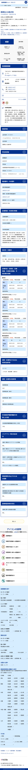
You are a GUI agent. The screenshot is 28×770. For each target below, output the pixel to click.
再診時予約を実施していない (10, 294)
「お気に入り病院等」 (19, 19)
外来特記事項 (6, 229)
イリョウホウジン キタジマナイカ (11, 138)
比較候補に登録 (4, 23)
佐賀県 (15, 721)
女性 (10, 617)
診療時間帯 (5, 216)
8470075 (5, 161)
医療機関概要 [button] (6, 66)
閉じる (14, 521)
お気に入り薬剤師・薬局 (7, 658)
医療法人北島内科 (7, 144)
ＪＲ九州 (5, 371)
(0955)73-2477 (11, 87)
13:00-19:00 (12, 220)
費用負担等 (7, 53)
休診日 (4, 256)
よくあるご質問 (18, 741)
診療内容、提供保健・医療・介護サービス (21, 53)
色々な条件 (21, 652)
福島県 (22, 681)
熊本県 (9, 724)
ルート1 (4, 368)
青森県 (9, 678)
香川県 (15, 715)
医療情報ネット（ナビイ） (8, 2)
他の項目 (11, 625)
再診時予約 (5, 291)
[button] (14, 129)
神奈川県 (10, 689)
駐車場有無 (5, 385)
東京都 (22, 687)
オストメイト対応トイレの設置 (10, 465)
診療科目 (11, 606)
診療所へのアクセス (7, 47)
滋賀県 (15, 701)
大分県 (15, 724)
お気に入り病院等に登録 (7, 17)
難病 (19, 617)
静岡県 (15, 698)
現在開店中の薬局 (5, 646)
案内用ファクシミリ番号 (8, 200)
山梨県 (15, 695)
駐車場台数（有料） (7, 391)
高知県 (9, 718)
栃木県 (15, 684)
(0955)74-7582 (6, 203)
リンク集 (3, 744)
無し (4, 445)
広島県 (9, 712)
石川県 (22, 692)
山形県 (15, 681)
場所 (19, 606)
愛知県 (22, 698)
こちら (15, 532)
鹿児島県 (10, 726)
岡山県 (22, 709)
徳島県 (9, 715)
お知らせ (3, 741)
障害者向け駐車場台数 (8, 404)
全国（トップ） (4, 665)
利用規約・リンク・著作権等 (8, 750)
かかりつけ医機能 (7, 59)
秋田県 (9, 681)
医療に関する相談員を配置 (9, 509)
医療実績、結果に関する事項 (21, 59)
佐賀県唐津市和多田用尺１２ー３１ (11, 167)
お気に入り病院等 (5, 631)
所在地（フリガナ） (7, 170)
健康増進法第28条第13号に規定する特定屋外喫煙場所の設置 (13, 492)
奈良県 (22, 704)
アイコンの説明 (22, 99)
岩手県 (15, 678)
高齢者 (11, 612)
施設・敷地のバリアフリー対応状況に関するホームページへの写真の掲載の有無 (14, 450)
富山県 (15, 692)
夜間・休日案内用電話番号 (9, 194)
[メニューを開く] (26, 2)
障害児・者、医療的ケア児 (15, 614)
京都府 (22, 701)
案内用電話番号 (6, 187)
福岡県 (9, 721)
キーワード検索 (4, 594)
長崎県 (22, 721)
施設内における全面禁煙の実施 (10, 484)
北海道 (9, 675)
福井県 (9, 695)
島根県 (15, 709)
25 (3, 401)
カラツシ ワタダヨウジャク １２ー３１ (13, 174)
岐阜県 (9, 698)
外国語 (11, 609)
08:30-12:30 (5, 220)
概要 (7, 41)
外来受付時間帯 (6, 223)
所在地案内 (18, 750)
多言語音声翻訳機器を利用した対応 (11, 423)
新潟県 (9, 692)
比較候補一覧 (18, 631)
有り (4, 388)
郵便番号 (5, 158)
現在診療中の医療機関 (6, 600)
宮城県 (22, 678)
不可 (4, 426)
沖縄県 (9, 729)
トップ (2, 5)
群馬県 (22, 684)
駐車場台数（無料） (7, 398)
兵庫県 (15, 704)
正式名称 (5, 141)
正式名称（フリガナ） (8, 135)
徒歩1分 (15, 371)
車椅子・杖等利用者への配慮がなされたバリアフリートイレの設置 (14, 458)
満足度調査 (17, 736)
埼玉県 (9, 687)
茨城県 (9, 684)
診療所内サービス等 (21, 47)
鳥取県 (9, 709)
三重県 (9, 701)
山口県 (15, 712)
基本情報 (21, 41)
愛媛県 (22, 715)
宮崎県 (22, 724)
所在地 (4, 164)
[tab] (7, 41)
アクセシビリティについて (7, 753)
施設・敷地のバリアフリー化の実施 (11, 442)
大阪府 (9, 704)
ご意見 (2, 736)
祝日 (6, 259)
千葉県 (15, 687)
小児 (19, 612)
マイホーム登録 (4, 739)
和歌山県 (10, 706)
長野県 (22, 695)
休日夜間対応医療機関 (20, 600)
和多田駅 (10, 371)
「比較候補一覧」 (14, 25)
